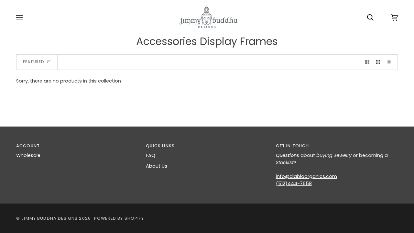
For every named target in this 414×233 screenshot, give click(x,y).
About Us (156, 166)
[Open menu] (26, 17)
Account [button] (28, 146)
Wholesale (28, 155)
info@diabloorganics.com (306, 176)
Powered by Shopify (119, 218)
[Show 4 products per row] (391, 62)
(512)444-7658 (294, 183)
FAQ (150, 155)
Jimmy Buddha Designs (49, 218)
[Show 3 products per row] (378, 62)
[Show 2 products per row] (367, 62)
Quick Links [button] (160, 146)
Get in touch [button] (292, 146)
